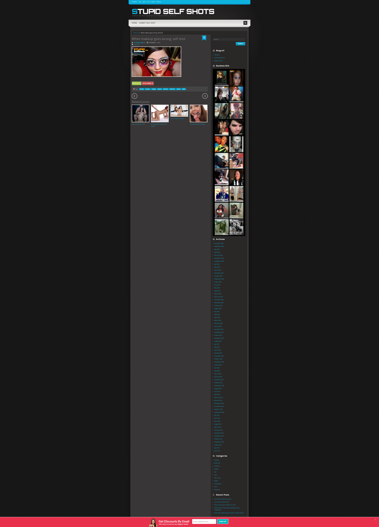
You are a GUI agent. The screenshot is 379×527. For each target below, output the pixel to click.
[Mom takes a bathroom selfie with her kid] (222, 111)
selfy (183, 89)
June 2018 (217, 418)
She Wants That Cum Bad (197, 124)
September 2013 (219, 442)
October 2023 (218, 276)
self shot (172, 89)
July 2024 (216, 264)
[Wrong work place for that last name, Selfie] (236, 111)
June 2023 (217, 285)
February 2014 (218, 430)
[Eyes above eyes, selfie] (236, 78)
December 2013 (219, 433)
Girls (143, 1)
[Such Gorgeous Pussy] (179, 110)
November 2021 (219, 332)
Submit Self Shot (147, 23)
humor (148, 89)
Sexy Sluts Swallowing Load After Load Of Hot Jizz (229, 513)
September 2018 (219, 412)
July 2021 (216, 344)
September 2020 (219, 362)
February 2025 (218, 255)
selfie (178, 89)
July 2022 (216, 311)
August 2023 (217, 282)
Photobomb (217, 484)
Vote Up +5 (137, 83)
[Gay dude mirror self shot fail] (236, 210)
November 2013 (219, 436)
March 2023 (217, 294)
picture (165, 89)
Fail (140, 1)
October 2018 (218, 409)
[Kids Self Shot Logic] (222, 194)
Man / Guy (217, 478)
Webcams (217, 490)
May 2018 (217, 421)
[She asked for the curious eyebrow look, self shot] (236, 177)
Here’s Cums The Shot (138, 124)
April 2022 (217, 317)
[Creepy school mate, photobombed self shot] (222, 94)
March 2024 (217, 270)
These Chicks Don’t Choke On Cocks (225, 505)
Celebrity (134, 1)
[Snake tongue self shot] (236, 144)
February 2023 (218, 297)
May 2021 (217, 347)
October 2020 (218, 359)
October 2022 (218, 305)
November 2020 (219, 356)
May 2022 (217, 314)
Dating (216, 469)
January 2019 (218, 400)
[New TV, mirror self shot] (222, 160)
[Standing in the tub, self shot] (222, 227)
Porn (215, 487)
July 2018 (216, 415)
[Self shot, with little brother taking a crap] (222, 78)
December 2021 (219, 329)
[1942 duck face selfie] (236, 227)
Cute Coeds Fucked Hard (221, 502)
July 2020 (216, 368)
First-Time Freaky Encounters (222, 499)
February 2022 (218, 323)
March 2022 (217, 320)
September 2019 (219, 385)
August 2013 (217, 445)
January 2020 (218, 377)
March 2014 (217, 427)
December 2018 (219, 403)
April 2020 (217, 371)
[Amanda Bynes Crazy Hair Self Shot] (236, 194)
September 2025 (219, 246)
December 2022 (219, 300)
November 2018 (219, 406)
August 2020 (217, 365)
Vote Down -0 (148, 83)
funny (141, 89)
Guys (148, 1)
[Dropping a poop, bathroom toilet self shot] (236, 160)
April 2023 (217, 291)
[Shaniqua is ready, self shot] (222, 177)
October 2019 (218, 382)
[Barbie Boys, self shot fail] (222, 144)
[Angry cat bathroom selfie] (236, 94)
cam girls (217, 55)
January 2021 (218, 353)
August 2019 (217, 388)
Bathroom (217, 463)
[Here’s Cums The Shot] (140, 113)
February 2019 (218, 397)
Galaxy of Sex (218, 61)
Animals (216, 460)
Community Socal (219, 58)
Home (134, 23)
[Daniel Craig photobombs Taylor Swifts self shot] (222, 127)
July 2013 (216, 448)
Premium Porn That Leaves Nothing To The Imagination (227, 509)
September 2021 (219, 338)
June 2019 (217, 391)
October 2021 (218, 335)
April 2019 (217, 394)
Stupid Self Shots (173, 11)
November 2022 (219, 302)
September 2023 (219, 279)
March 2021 (217, 350)
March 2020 (217, 374)
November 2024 (219, 258)
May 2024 (217, 267)
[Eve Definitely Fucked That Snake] (159, 113)
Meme (153, 1)
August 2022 (217, 308)
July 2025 (216, 249)
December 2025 (219, 243)
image (153, 89)
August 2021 (217, 341)
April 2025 (217, 252)
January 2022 (218, 326)
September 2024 (219, 261)
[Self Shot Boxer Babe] (222, 210)
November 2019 (219, 380)
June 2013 (217, 451)
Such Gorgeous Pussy (177, 118)
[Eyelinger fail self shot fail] (236, 127)
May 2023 (217, 288)
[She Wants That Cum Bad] (198, 113)
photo (159, 89)
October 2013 (218, 439)
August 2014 (217, 424)
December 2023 (219, 273)
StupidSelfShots (139, 42)
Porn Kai (158, 1)
